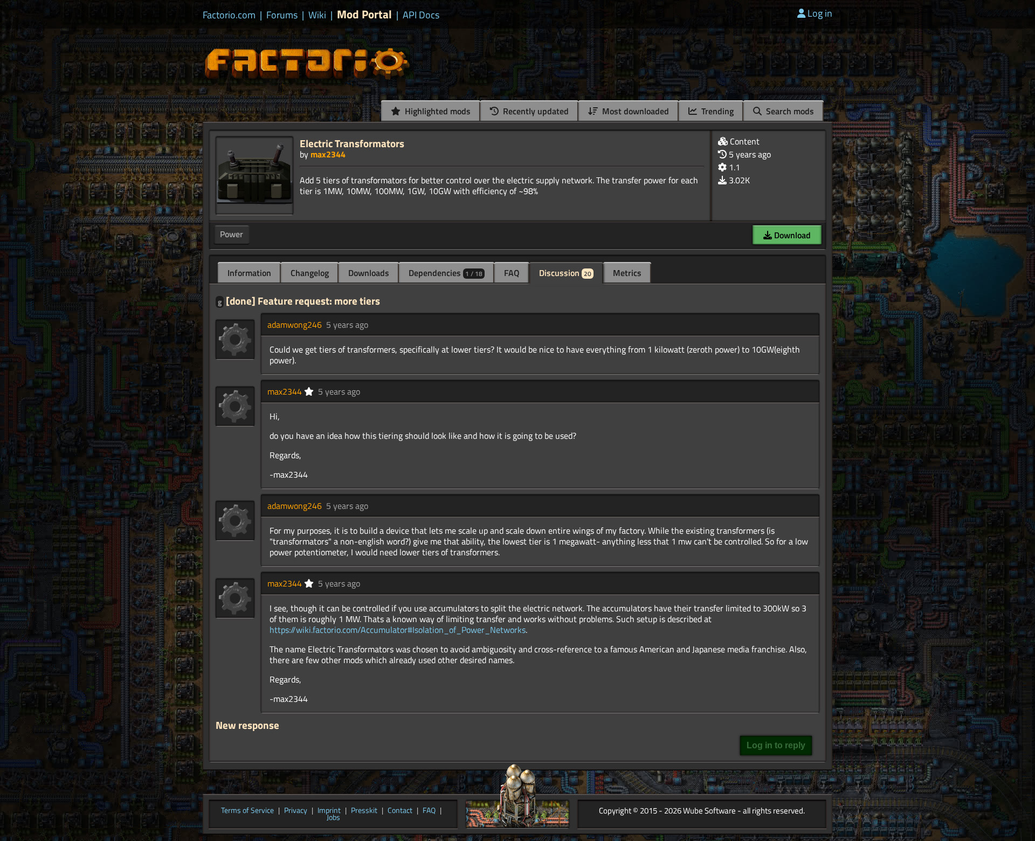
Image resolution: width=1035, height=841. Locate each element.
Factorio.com (229, 15)
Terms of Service (247, 811)
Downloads (368, 272)
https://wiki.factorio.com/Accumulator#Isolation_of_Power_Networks (398, 629)
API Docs (421, 15)
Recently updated (535, 111)
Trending (716, 111)
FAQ (512, 272)
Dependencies (445, 272)
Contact (400, 811)
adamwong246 (294, 324)
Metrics (627, 272)
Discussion (565, 272)
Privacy (295, 811)
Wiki (317, 15)
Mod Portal (364, 14)
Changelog (310, 272)
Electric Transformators (352, 143)
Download (791, 235)
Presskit (364, 811)
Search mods (789, 111)
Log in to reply (776, 745)
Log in (820, 13)
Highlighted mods (437, 111)
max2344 (328, 154)
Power (231, 234)
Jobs (333, 818)
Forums (282, 15)
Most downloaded (634, 111)
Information (249, 272)
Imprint (329, 811)
